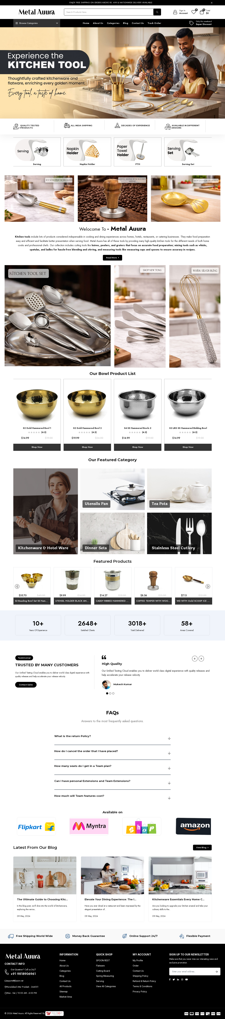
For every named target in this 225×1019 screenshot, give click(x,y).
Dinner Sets (96, 548)
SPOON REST (103, 960)
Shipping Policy (140, 976)
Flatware (100, 965)
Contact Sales (26, 685)
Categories (113, 23)
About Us (98, 23)
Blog (125, 23)
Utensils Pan (96, 504)
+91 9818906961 (23, 974)
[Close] (211, 2)
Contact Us (138, 23)
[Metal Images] (45, 511)
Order (136, 965)
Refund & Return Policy (144, 981)
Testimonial (24, 658)
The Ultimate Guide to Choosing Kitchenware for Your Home (57, 899)
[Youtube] (186, 979)
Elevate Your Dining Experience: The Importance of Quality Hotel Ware (131, 899)
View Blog (201, 847)
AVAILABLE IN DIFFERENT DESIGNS (186, 126)
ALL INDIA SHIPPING (81, 125)
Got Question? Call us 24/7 (23, 969)
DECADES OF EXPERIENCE (135, 125)
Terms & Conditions (142, 986)
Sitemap (64, 991)
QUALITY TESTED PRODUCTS (29, 126)
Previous (17, 586)
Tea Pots (160, 504)
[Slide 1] (107, 693)
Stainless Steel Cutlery (173, 548)
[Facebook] (169, 979)
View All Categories (106, 986)
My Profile (138, 960)
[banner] (112, 73)
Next (208, 586)
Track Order (154, 23)
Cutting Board (103, 971)
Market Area (66, 996)
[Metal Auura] (36, 12)
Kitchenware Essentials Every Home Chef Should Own (188, 899)
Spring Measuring (105, 976)
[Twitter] (174, 979)
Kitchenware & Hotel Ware (43, 548)
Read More (38, 201)
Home (86, 23)
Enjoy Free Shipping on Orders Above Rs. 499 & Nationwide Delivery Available (110, 2)
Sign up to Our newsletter (189, 954)
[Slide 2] (110, 693)
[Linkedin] (178, 979)
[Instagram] (182, 979)
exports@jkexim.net (15, 980)
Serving (100, 981)
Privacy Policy (140, 991)
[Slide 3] (113, 693)
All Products (65, 986)
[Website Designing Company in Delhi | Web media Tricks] (54, 1013)
